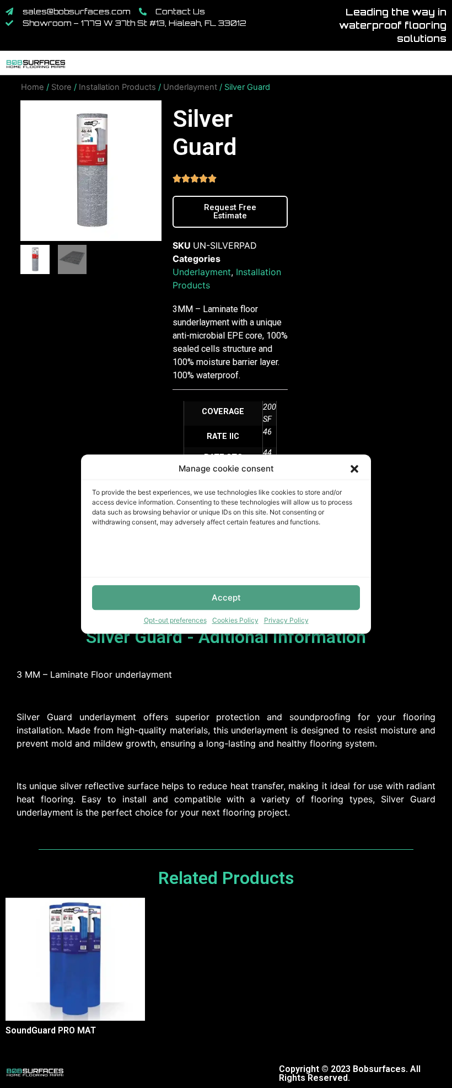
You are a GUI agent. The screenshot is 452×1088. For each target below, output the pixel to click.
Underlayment (190, 87)
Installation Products (117, 87)
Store (61, 87)
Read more (11, 1050)
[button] (354, 468)
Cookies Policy (235, 620)
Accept (226, 597)
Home (32, 87)
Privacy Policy (286, 620)
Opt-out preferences (175, 620)
